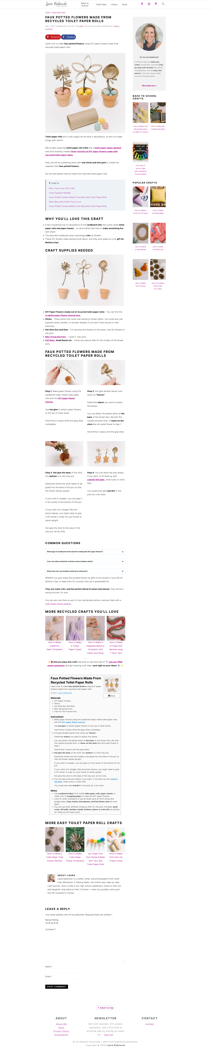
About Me (61, 1024)
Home (47, 12)
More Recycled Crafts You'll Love (65, 202)
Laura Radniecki (65, 693)
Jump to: (55, 183)
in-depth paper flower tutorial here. (63, 315)
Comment (50, 929)
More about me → (149, 85)
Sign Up (108, 1035)
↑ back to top (105, 1008)
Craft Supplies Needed (60, 193)
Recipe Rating (51, 920)
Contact (149, 1024)
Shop (124, 4)
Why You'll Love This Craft (62, 188)
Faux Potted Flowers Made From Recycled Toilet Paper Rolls (78, 197)
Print (112, 696)
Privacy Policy (61, 1031)
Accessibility (61, 1035)
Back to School (85, 4)
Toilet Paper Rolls (58, 12)
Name (49, 966)
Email (48, 976)
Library (114, 4)
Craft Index (101, 4)
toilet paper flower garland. (58, 604)
